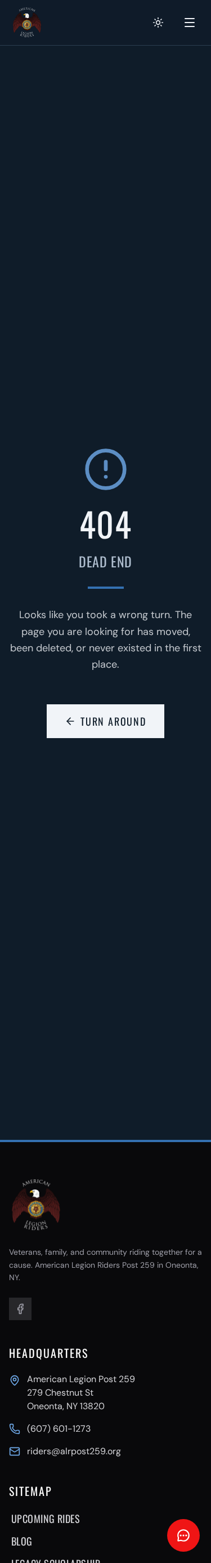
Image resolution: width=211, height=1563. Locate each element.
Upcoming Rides (45, 1518)
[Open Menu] (189, 22)
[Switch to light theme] (158, 22)
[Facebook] (20, 1309)
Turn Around (113, 721)
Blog (22, 1541)
